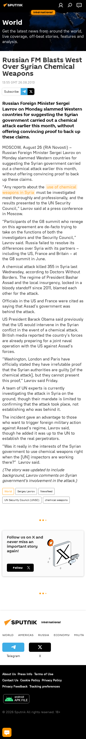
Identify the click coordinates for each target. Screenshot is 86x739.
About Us (9, 674)
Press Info (25, 674)
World (8, 491)
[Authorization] (60, 5)
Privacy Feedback (15, 686)
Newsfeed (46, 491)
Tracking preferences (44, 686)
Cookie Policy (30, 680)
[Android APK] (16, 699)
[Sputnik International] (13, 7)
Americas (25, 635)
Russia (43, 635)
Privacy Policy (52, 680)
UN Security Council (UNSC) (21, 500)
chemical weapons (56, 500)
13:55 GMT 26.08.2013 (18, 82)
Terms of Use (43, 674)
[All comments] (6, 732)
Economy (61, 635)
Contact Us (10, 680)
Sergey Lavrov (26, 491)
